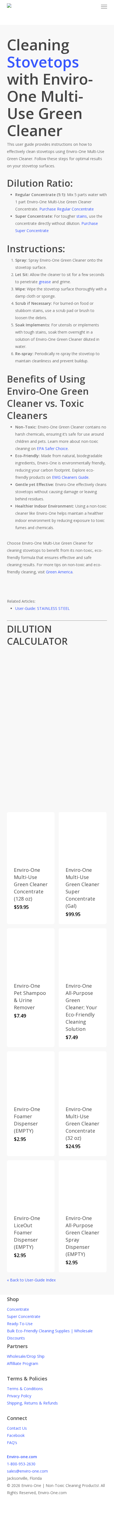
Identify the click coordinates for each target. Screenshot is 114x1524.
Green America (59, 571)
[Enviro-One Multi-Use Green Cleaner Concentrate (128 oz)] (31, 836)
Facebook (16, 1435)
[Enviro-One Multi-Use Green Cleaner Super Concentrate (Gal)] (83, 836)
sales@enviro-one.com (27, 1471)
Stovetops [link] (43, 61)
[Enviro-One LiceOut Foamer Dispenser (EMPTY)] (31, 1184)
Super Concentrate (23, 1316)
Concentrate (18, 1309)
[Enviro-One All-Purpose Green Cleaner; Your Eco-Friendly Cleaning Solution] (83, 952)
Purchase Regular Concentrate (66, 209)
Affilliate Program (22, 1363)
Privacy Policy (19, 1395)
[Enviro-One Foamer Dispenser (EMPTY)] (31, 1075)
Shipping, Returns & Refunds (32, 1403)
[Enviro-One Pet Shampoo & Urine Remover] (31, 952)
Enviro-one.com (22, 1456)
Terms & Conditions (25, 1388)
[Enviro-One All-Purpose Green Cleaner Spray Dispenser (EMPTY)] (83, 1184)
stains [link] (81, 216)
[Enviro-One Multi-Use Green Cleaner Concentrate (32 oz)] (83, 1075)
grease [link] (45, 281)
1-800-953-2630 (21, 1463)
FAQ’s (12, 1442)
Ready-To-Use (20, 1323)
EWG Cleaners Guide (70, 477)
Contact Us (17, 1428)
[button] (104, 6)
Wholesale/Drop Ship (26, 1356)
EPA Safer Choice (52, 448)
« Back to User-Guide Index (31, 1280)
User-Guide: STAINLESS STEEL (42, 608)
